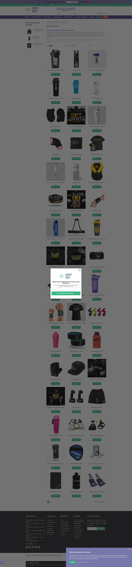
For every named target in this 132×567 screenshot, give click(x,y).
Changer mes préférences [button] (83, 562)
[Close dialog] (80, 270)
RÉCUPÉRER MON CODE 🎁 (66, 293)
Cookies (2, 562)
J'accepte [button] (72, 562)
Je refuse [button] (128, 549)
